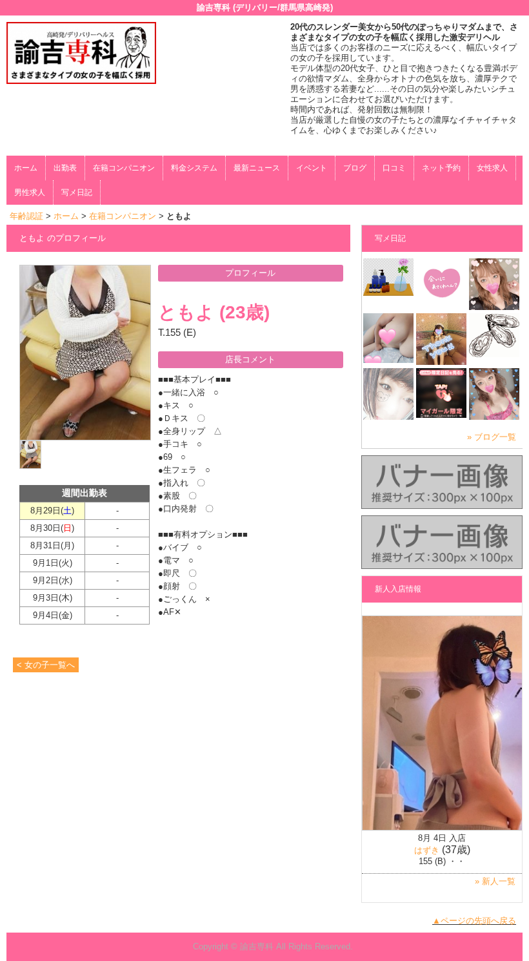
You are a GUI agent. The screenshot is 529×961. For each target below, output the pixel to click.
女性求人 (492, 167)
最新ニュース (257, 167)
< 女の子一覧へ (46, 665)
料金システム (194, 167)
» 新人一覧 (495, 881)
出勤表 (65, 167)
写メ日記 (76, 192)
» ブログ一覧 (491, 437)
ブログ (354, 167)
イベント (311, 167)
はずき (426, 850)
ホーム (25, 167)
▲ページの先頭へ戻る (474, 920)
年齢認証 (26, 216)
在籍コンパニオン (124, 167)
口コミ (394, 167)
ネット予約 (441, 167)
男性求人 (29, 192)
